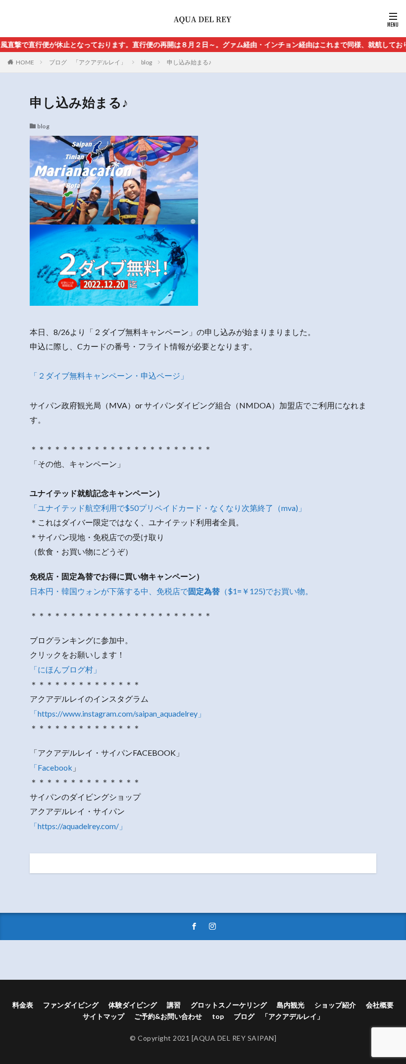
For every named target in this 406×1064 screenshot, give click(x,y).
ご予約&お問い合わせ (168, 1016)
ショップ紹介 (335, 1005)
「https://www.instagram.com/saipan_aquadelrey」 (117, 713)
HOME (25, 62)
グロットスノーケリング (229, 1005)
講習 (174, 1005)
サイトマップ (103, 1016)
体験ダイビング (132, 1005)
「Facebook (51, 767)
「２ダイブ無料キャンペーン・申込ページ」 (109, 375)
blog (146, 62)
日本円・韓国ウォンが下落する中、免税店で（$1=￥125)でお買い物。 (171, 591)
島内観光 (290, 1005)
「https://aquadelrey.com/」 (78, 826)
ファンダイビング (71, 1005)
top (218, 1016)
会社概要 (380, 1005)
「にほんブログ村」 (65, 669)
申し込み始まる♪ (189, 62)
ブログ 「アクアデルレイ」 (87, 62)
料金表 (22, 1005)
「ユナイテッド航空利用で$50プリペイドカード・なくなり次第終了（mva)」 (168, 507)
